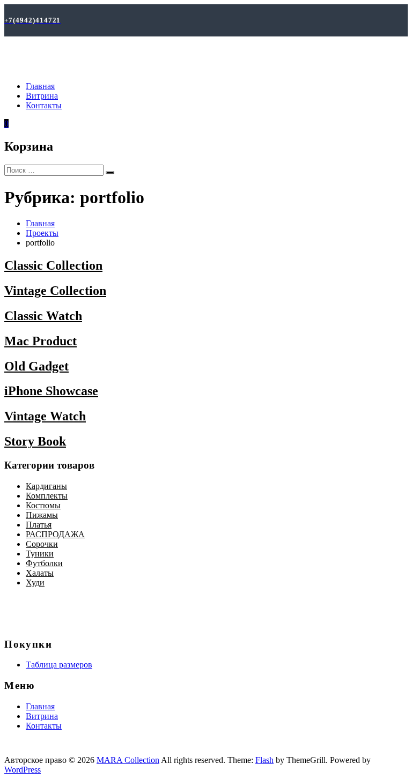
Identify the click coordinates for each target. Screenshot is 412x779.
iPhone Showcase (51, 391)
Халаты (40, 572)
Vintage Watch (45, 416)
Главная (40, 86)
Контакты (44, 105)
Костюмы (43, 505)
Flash (264, 760)
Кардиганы (46, 486)
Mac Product (40, 341)
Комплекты (47, 495)
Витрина (42, 95)
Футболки (44, 563)
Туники (40, 553)
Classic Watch (43, 316)
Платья (39, 524)
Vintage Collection (55, 291)
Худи (35, 582)
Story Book (35, 441)
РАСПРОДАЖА (55, 534)
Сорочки (42, 543)
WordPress (22, 769)
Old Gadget (36, 366)
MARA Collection (128, 760)
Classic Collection (53, 265)
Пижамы (42, 515)
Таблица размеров (59, 664)
